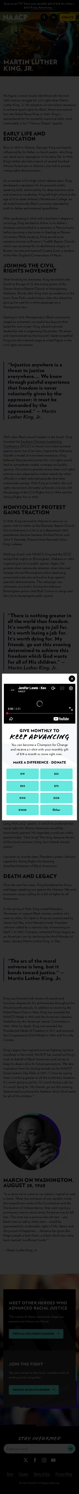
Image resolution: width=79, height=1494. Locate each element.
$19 (22, 773)
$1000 (23, 810)
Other (56, 810)
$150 (22, 798)
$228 (56, 798)
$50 (22, 786)
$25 (56, 773)
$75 (56, 786)
